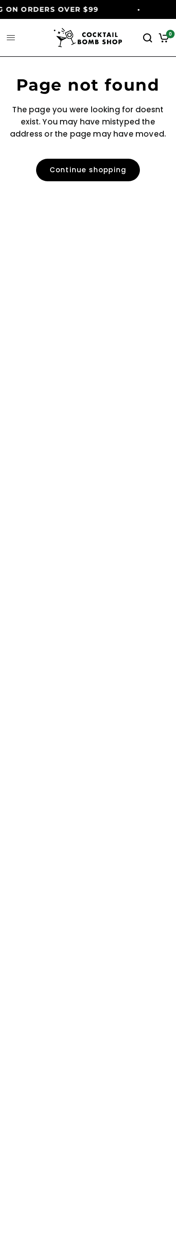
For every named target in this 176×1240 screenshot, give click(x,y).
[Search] (147, 37)
